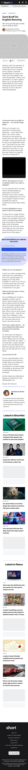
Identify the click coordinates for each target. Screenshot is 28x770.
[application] (14, 165)
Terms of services (21, 253)
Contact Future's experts (14, 735)
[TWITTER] (12, 394)
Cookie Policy (14, 742)
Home (4, 13)
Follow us (13, 61)
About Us (14, 732)
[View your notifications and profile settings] (19, 2)
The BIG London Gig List (19, 6)
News (24, 31)
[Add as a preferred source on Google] (14, 753)
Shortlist (12, 13)
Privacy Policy (14, 740)
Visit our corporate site (19, 761)
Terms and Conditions (14, 737)
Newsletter (22, 60)
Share (6, 60)
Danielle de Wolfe (13, 29)
